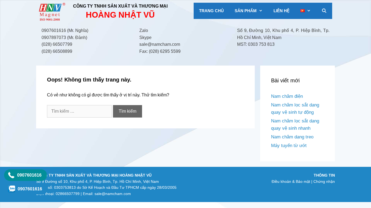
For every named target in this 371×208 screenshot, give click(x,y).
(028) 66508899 (57, 51)
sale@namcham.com (159, 44)
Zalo (143, 30)
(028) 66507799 (57, 44)
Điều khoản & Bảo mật (291, 181)
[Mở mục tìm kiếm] (324, 11)
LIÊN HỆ (281, 10)
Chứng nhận (324, 181)
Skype (145, 37)
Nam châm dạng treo (292, 136)
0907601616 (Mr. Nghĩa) (65, 30)
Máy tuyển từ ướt (289, 145)
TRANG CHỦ (211, 10)
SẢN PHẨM (246, 10)
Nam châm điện (287, 96)
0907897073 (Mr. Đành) (64, 37)
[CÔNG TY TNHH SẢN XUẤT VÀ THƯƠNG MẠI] (53, 11)
